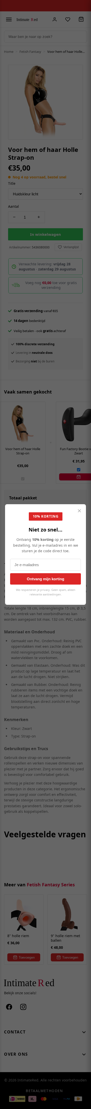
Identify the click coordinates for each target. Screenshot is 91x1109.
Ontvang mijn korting (45, 579)
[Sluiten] (79, 511)
